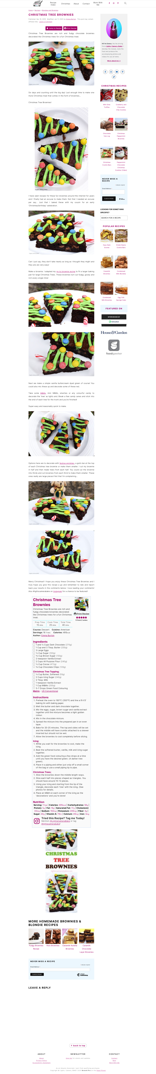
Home (31, 10)
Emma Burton (47, 635)
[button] (77, 617)
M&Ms (43, 393)
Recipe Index (53, 4)
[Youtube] (117, 72)
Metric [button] (36, 691)
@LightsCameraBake (60, 821)
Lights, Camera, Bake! (114, 46)
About (76, 4)
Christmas (65, 4)
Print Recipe (71, 28)
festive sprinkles (67, 463)
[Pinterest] (123, 72)
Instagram (57, 591)
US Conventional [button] (50, 691)
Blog (114, 1060)
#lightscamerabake (50, 824)
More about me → (114, 61)
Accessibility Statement (42, 1063)
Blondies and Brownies (50, 10)
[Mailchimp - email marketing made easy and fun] (82, 976)
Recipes (37, 10)
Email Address (35, 967)
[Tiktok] (114, 77)
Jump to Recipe (55, 28)
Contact (86, 4)
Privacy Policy (41, 1060)
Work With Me (98, 4)
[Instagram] (111, 72)
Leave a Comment (45, 22)
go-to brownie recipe (65, 271)
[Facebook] (105, 72)
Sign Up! (69, 1058)
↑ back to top (78, 1046)
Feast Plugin (101, 1070)
